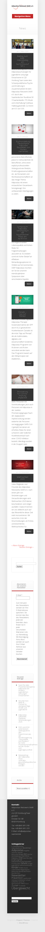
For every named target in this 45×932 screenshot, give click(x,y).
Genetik (24, 863)
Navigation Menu (22, 16)
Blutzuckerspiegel (17, 854)
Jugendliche (15, 865)
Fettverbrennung (18, 862)
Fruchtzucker (16, 864)
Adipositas (17, 850)
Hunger (30, 864)
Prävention (17, 877)
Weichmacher (16, 884)
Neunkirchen (16, 873)
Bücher (30, 854)
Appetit (20, 853)
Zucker (15, 885)
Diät (21, 857)
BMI (25, 854)
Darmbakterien (16, 856)
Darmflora (25, 856)
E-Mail (19, 595)
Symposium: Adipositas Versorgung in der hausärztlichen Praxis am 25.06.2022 (22, 233)
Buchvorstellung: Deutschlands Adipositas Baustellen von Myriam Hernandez (23, 146)
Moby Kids (15, 871)
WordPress (23, 923)
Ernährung (15, 860)
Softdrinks (15, 882)
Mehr (29, 113)
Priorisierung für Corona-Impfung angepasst (22, 395)
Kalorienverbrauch (26, 865)
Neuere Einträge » (26, 547)
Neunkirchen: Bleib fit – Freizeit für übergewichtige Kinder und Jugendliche (24, 705)
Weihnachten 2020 (22, 478)
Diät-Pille (26, 858)
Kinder (15, 867)
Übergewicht (21, 888)
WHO (23, 883)
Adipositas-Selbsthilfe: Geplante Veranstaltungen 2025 (24, 718)
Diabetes (15, 858)
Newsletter (19, 875)
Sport (20, 882)
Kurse (26, 868)
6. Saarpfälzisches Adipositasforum (17, 847)
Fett (20, 860)
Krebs (21, 868)
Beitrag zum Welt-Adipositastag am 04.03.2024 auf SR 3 (22, 61)
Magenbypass (25, 870)
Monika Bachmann (25, 871)
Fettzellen (27, 862)
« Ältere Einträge (18, 545)
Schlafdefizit (21, 880)
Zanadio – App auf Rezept (22, 314)
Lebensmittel (16, 870)
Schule (28, 880)
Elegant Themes (23, 920)
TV (23, 882)
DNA (30, 858)
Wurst (27, 883)
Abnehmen (27, 848)
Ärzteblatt (22, 886)
